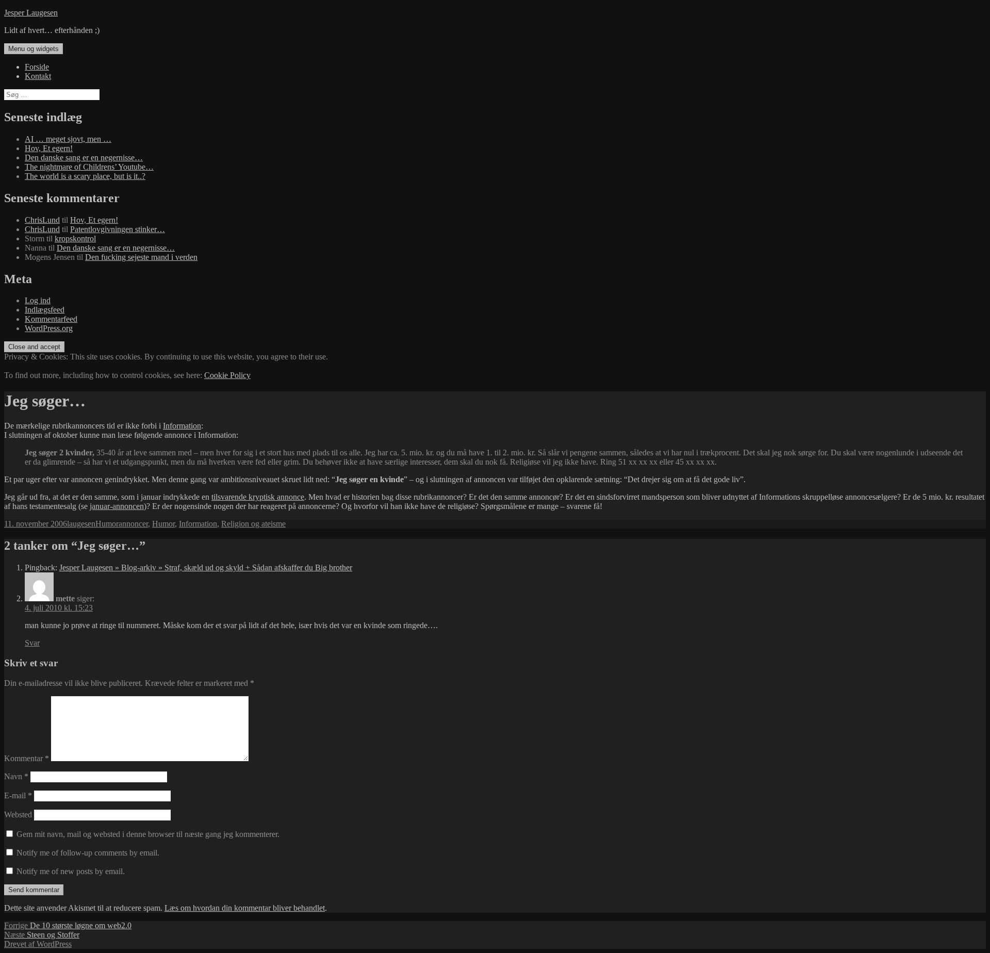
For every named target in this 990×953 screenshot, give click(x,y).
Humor (107, 523)
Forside (37, 66)
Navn (16, 776)
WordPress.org (49, 328)
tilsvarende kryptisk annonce (257, 496)
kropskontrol (75, 238)
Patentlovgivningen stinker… (117, 229)
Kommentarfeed (51, 319)
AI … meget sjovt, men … (68, 139)
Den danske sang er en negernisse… (84, 157)
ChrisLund (42, 220)
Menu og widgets (33, 49)
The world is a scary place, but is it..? (85, 176)
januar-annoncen (117, 506)
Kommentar (26, 758)
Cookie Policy (227, 375)
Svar (32, 642)
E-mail (18, 795)
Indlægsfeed (44, 309)
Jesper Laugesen (31, 12)
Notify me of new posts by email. (70, 871)
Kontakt (38, 76)
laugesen (81, 523)
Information (182, 425)
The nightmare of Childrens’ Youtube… (89, 166)
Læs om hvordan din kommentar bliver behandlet (244, 907)
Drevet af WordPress (38, 944)
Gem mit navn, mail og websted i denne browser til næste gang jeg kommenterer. (147, 834)
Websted (18, 814)
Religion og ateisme (253, 523)
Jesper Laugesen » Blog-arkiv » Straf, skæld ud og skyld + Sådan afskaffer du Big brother (205, 567)
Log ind (38, 300)
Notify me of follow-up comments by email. (87, 852)
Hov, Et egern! (49, 148)
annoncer (133, 523)
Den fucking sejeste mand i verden (141, 257)
